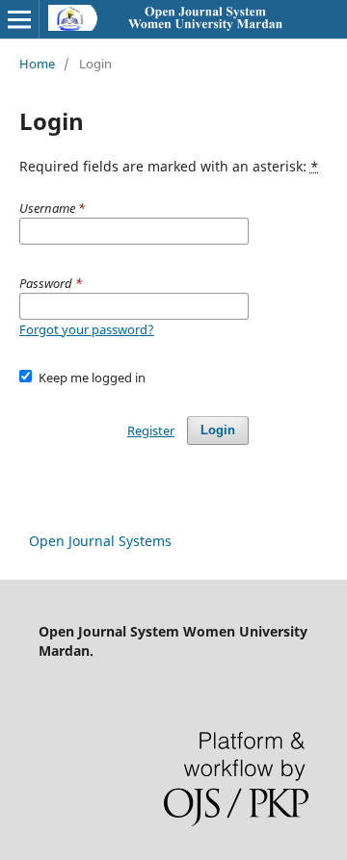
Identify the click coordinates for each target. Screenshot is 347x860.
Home (37, 63)
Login (217, 430)
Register (150, 430)
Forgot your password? (86, 329)
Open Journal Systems (100, 541)
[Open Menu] (19, 19)
